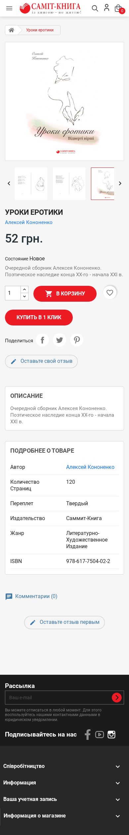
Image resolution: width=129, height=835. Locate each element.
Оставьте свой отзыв (45, 361)
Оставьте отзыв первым (69, 622)
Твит (59, 340)
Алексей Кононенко (29, 222)
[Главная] (11, 30)
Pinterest (76, 340)
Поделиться (42, 340)
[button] (9, 8)
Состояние (16, 258)
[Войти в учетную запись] (107, 10)
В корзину (65, 294)
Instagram (111, 734)
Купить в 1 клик (39, 317)
